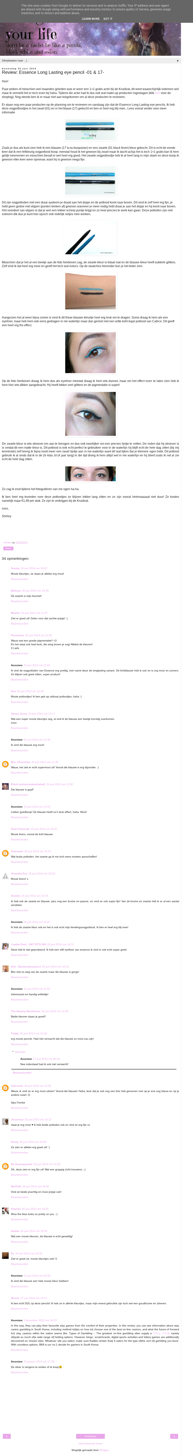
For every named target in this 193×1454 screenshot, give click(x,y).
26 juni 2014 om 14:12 (38, 1119)
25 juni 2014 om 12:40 (44, 762)
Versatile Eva (19, 873)
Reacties (20, 1051)
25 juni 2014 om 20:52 (41, 873)
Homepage (90, 1436)
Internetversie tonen (91, 1443)
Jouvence (17, 1119)
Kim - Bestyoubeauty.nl (26, 966)
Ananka (16, 1208)
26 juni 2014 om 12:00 (55, 1011)
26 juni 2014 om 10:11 (60, 944)
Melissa (16, 590)
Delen (8, 548)
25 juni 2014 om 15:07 (44, 828)
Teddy (15, 1033)
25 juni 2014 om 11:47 (34, 612)
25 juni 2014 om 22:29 (34, 895)
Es (12, 1253)
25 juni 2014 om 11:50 (38, 635)
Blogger (104, 1450)
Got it (108, 19)
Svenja (15, 568)
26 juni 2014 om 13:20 (37, 1085)
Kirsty (14, 1141)
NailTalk (16, 1186)
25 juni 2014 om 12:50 (59, 784)
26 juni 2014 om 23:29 (28, 1253)
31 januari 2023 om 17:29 (39, 1361)
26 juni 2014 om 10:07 (37, 921)
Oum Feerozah (20, 828)
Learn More (91, 19)
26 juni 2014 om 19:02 (34, 1231)
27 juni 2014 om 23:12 (33, 1298)
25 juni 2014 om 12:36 (37, 739)
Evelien (15, 895)
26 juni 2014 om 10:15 (55, 966)
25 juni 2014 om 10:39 (35, 590)
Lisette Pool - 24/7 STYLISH (28, 944)
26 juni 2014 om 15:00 (47, 1164)
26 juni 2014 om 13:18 (33, 1033)
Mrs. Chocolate (20, 762)
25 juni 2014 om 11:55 (37, 665)
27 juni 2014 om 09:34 (46, 1058)
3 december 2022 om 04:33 (40, 1320)
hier (157, 93)
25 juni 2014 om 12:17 (41, 713)
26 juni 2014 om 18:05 (35, 1186)
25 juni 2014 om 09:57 (34, 568)
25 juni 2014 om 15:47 (37, 851)
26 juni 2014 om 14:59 (33, 1141)
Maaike (15, 612)
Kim (13, 691)
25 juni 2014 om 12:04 (30, 691)
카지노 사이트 (161, 1333)
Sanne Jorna (19, 713)
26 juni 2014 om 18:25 (35, 1208)
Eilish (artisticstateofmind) (28, 784)
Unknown (17, 851)
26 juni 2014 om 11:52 (37, 988)
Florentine (17, 635)
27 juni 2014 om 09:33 (37, 1275)
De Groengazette (21, 1164)
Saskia (15, 1231)
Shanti (15, 1298)
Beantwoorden (19, 578)
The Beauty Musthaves (26, 1011)
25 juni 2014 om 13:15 (37, 806)
